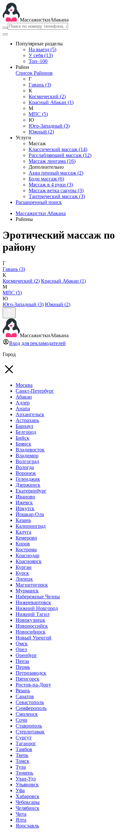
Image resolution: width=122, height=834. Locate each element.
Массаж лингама (52, 161)
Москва (24, 385)
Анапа (23, 408)
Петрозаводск (31, 673)
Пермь (23, 667)
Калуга (23, 532)
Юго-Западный (49, 126)
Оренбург (26, 655)
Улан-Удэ (26, 778)
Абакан (24, 397)
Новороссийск (32, 626)
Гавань (40, 84)
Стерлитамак (30, 731)
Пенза (22, 661)
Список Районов (34, 73)
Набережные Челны (38, 596)
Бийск (22, 438)
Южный (41, 131)
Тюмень (24, 773)
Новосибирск (31, 632)
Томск (22, 761)
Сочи (21, 720)
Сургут (24, 737)
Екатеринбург (31, 491)
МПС (38, 114)
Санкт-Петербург (35, 391)
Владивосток (30, 449)
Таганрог (26, 743)
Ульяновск (27, 784)
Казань (23, 520)
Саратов (25, 696)
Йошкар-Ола (30, 514)
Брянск (23, 444)
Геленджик (28, 479)
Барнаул (24, 426)
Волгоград (27, 461)
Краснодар (27, 555)
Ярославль (27, 825)
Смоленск (27, 714)
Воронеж (26, 473)
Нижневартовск (33, 602)
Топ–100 (38, 61)
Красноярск (29, 561)
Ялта (21, 820)
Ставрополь (29, 726)
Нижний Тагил (32, 614)
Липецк (24, 579)
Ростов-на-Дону (33, 684)
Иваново (25, 496)
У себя (41, 55)
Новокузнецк (30, 620)
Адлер (23, 402)
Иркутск (25, 508)
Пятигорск (27, 679)
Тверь (22, 755)
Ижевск (24, 502)
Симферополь (31, 708)
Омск (22, 643)
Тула (21, 767)
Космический (47, 96)
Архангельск (30, 414)
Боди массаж (46, 178)
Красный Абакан (51, 102)
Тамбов (24, 749)
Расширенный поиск (39, 202)
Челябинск (27, 808)
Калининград (31, 526)
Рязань (23, 690)
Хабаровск (27, 796)
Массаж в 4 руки (51, 184)
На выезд (42, 49)
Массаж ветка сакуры (56, 190)
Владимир (27, 455)
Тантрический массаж (57, 196)
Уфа (20, 790)
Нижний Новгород (37, 608)
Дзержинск (28, 485)
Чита (21, 814)
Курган (24, 567)
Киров (23, 543)
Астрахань (27, 420)
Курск (22, 573)
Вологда (25, 467)
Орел (21, 649)
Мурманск (27, 590)
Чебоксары (28, 802)
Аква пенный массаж (56, 173)
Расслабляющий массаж (60, 155)
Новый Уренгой (33, 637)
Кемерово (26, 538)
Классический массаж (58, 149)
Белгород (26, 432)
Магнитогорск (32, 585)
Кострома (26, 549)
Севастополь (30, 702)
